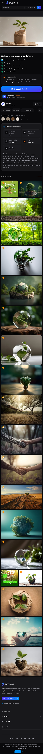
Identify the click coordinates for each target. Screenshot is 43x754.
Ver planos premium (9, 698)
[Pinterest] (28, 738)
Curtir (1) (7, 110)
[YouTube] (32, 738)
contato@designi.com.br (11, 704)
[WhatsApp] (16, 738)
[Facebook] (24, 738)
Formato (30, 8)
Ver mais (39, 177)
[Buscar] (39, 7)
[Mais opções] (39, 89)
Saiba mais (25, 752)
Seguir (38, 104)
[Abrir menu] (3, 3)
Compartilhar (28, 110)
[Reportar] (40, 110)
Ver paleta (25, 119)
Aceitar (18, 752)
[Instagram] (20, 738)
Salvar (17, 110)
